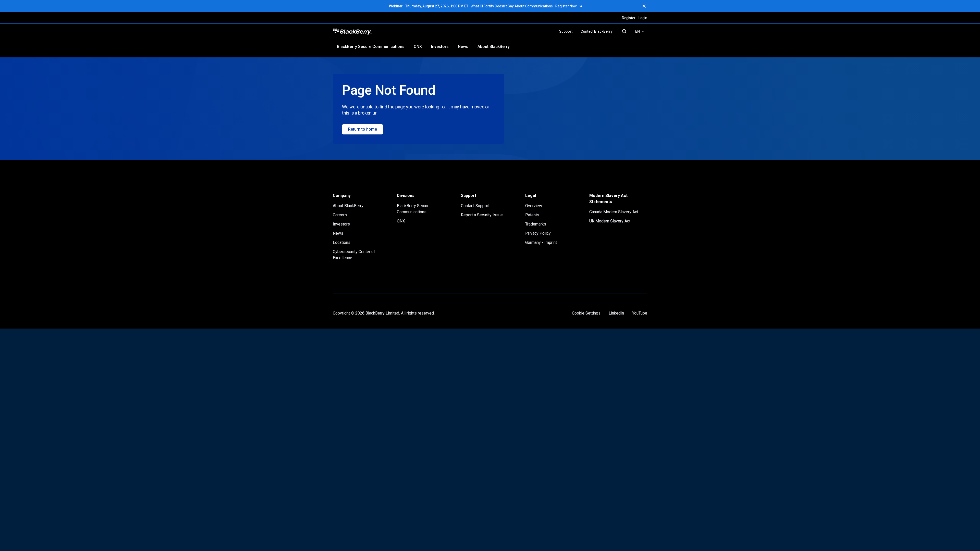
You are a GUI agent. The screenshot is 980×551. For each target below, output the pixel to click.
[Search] (624, 31)
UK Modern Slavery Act (609, 221)
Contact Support (475, 205)
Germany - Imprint (541, 242)
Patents (532, 214)
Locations (341, 242)
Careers (340, 214)
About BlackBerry (493, 46)
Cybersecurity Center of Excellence (354, 254)
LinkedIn (616, 313)
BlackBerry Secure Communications (371, 46)
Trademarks (535, 224)
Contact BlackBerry (596, 31)
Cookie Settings (586, 313)
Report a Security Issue (482, 214)
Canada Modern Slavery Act (613, 211)
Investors (440, 46)
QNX (418, 46)
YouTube (639, 313)
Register (628, 18)
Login (643, 18)
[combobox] (640, 31)
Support (565, 31)
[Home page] (388, 31)
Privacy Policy (538, 233)
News (463, 46)
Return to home (362, 129)
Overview (533, 205)
